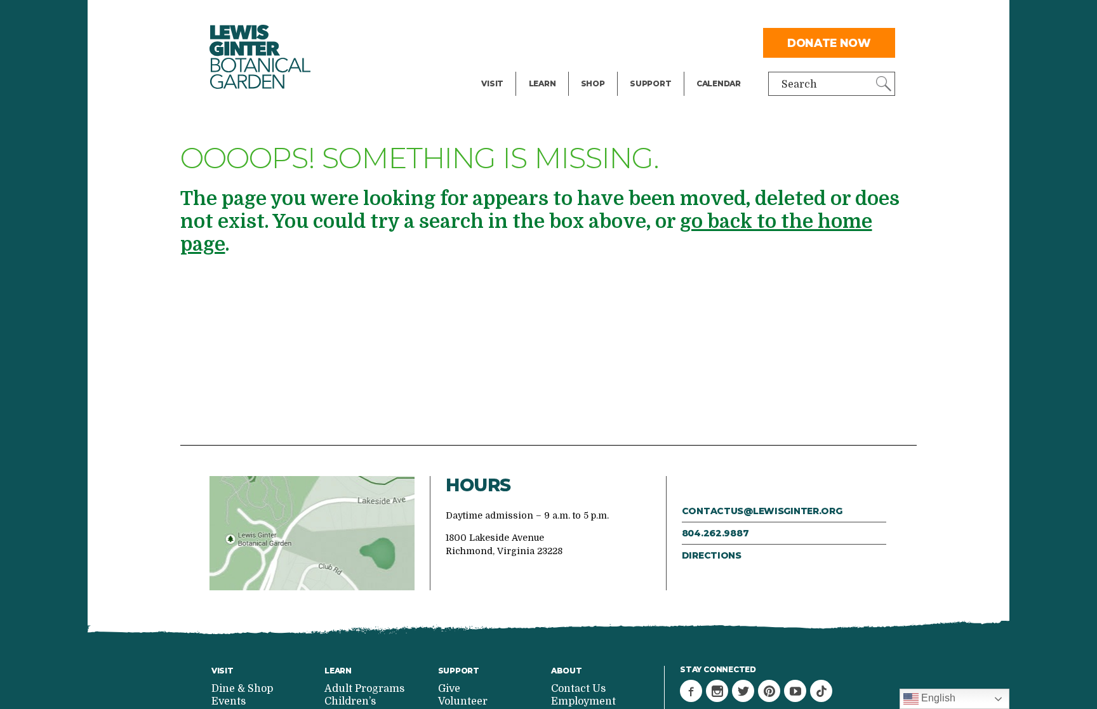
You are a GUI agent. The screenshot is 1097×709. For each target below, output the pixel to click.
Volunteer (654, 67)
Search (799, 84)
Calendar (718, 83)
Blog (539, 67)
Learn (542, 83)
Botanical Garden (260, 56)
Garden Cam (559, 42)
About (566, 670)
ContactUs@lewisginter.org (762, 511)
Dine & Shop (242, 688)
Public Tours (559, 16)
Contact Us (578, 688)
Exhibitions (509, 67)
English (937, 697)
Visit (492, 83)
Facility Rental (517, 16)
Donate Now (829, 43)
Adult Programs (364, 688)
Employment (583, 701)
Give (640, 42)
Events (498, 42)
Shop (593, 83)
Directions (711, 555)
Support (650, 83)
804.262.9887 (715, 533)
